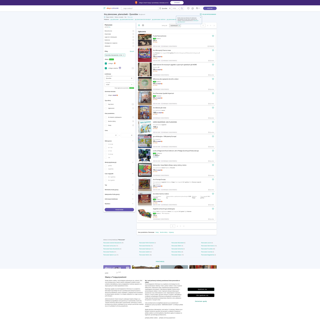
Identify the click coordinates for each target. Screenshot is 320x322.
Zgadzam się (202, 289)
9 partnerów (126, 302)
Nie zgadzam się (202, 295)
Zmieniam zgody (201, 301)
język (119, 272)
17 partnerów (131, 300)
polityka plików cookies (151, 318)
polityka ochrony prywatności (167, 318)
